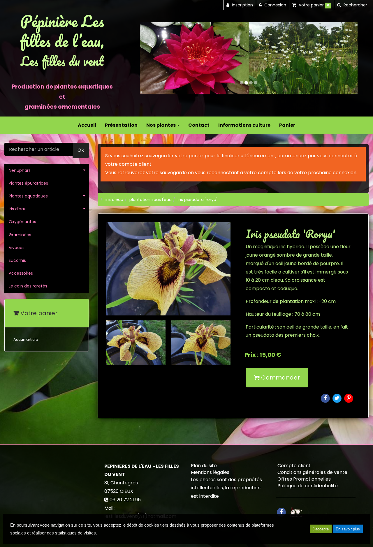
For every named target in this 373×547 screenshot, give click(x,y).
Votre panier (38, 313)
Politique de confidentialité (307, 485)
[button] (151, 58)
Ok (81, 150)
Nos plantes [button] (161, 125)
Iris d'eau (18, 209)
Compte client (294, 465)
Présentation (121, 125)
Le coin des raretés (28, 286)
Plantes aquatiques (28, 196)
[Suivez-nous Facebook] (281, 511)
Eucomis (17, 260)
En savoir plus (348, 529)
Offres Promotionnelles (304, 479)
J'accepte (321, 529)
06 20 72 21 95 (125, 499)
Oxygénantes (22, 222)
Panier (287, 125)
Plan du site (204, 465)
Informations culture (244, 125)
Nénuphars (20, 170)
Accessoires (21, 273)
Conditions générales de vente (312, 472)
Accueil (87, 125)
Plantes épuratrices (28, 183)
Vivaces (16, 247)
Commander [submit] (280, 377)
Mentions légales (210, 472)
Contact (199, 125)
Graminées (20, 235)
